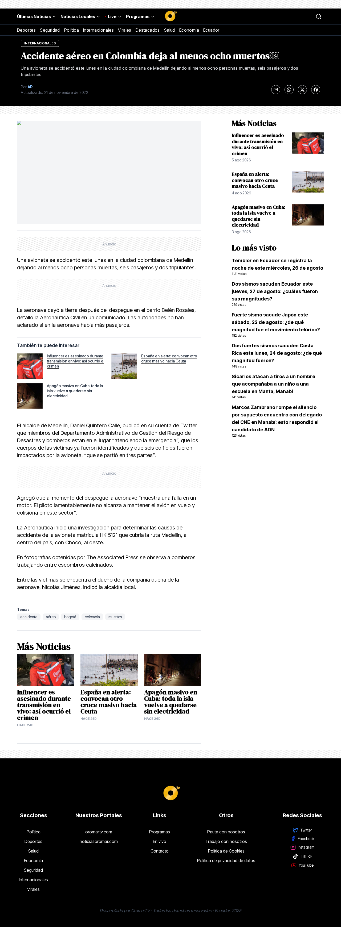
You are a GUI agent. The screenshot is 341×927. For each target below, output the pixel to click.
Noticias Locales (77, 16)
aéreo (51, 617)
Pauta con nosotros (226, 831)
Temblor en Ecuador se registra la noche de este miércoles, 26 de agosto (277, 267)
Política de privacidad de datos (226, 860)
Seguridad (50, 30)
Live (112, 16)
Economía (189, 30)
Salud (169, 30)
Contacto (160, 851)
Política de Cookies (226, 851)
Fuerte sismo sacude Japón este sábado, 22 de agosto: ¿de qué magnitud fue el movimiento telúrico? (276, 324)
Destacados (148, 30)
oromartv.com (98, 831)
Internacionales (98, 30)
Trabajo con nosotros (226, 841)
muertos (115, 617)
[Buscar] (318, 16)
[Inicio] (170, 16)
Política (71, 30)
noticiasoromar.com (99, 841)
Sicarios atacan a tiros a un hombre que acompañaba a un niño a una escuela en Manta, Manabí (273, 386)
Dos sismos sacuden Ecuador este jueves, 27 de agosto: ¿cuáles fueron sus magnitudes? (275, 294)
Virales (124, 30)
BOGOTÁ (70, 617)
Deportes (26, 30)
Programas (137, 16)
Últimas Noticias (34, 16)
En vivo (159, 841)
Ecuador (211, 30)
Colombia (92, 617)
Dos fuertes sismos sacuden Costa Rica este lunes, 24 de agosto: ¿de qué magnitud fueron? (277, 355)
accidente (28, 617)
